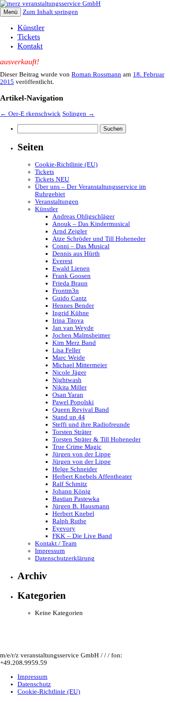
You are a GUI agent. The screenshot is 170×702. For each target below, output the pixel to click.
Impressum (50, 550)
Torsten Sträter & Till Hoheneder (96, 439)
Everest (62, 260)
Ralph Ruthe (69, 521)
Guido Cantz (69, 298)
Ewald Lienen (71, 268)
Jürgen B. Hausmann (80, 506)
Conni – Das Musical (80, 246)
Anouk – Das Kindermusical (91, 223)
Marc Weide (68, 357)
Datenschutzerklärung (65, 558)
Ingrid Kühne (70, 312)
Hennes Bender (73, 305)
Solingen (78, 113)
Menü (10, 12)
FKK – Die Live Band (82, 535)
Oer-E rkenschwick (30, 113)
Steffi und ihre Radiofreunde (91, 424)
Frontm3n (65, 290)
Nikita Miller (69, 387)
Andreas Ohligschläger (83, 216)
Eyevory (63, 528)
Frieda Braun (70, 283)
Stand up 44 (68, 417)
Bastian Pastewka (75, 498)
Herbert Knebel (73, 513)
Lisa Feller (66, 350)
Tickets (28, 36)
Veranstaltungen (56, 201)
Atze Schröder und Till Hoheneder (99, 238)
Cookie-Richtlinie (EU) (66, 164)
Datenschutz (34, 684)
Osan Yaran (67, 394)
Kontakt (30, 46)
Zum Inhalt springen (50, 11)
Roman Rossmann (96, 74)
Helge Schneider (74, 469)
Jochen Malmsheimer (81, 335)
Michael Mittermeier (79, 364)
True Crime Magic (77, 446)
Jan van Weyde (73, 327)
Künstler (30, 27)
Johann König (71, 491)
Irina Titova (68, 320)
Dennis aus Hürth (76, 253)
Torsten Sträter (72, 431)
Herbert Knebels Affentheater (92, 476)
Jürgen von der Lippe (81, 454)
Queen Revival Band (80, 409)
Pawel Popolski (73, 402)
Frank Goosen (71, 275)
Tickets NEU (52, 179)
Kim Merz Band (74, 342)
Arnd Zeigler (69, 231)
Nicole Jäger (69, 372)
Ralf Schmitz (69, 483)
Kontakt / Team (56, 543)
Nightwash (67, 379)
